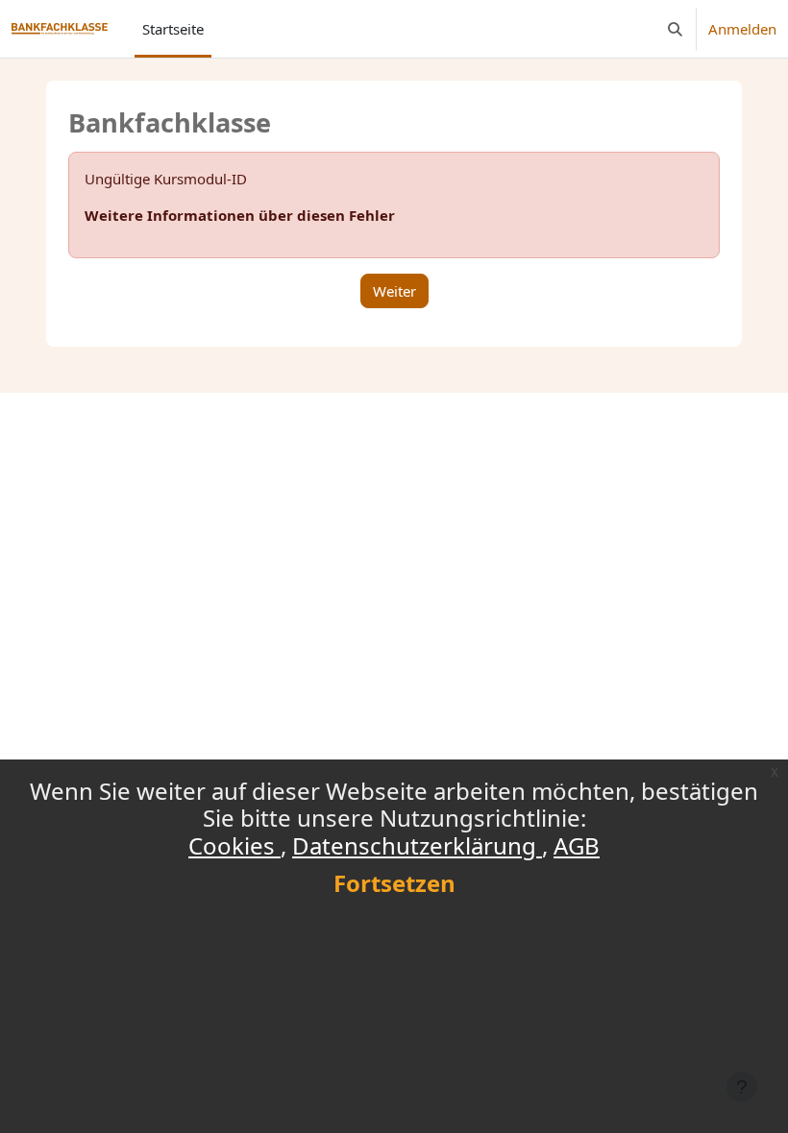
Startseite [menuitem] (173, 28)
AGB (577, 845)
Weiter (394, 291)
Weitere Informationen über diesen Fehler (240, 215)
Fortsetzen (394, 883)
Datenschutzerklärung (417, 845)
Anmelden (742, 28)
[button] (675, 29)
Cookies (234, 845)
